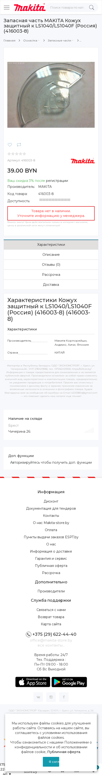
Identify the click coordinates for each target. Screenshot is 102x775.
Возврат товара (51, 617)
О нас (51, 544)
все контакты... (51, 645)
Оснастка (30, 40)
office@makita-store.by (51, 640)
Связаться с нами (51, 610)
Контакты (51, 515)
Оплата (51, 530)
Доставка (51, 284)
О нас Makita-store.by (51, 523)
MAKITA (45, 187)
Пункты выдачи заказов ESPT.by (51, 537)
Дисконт (51, 501)
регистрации (57, 181)
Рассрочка (51, 274)
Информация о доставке (51, 551)
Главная (9, 40)
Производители (51, 591)
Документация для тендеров (51, 508)
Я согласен (54, 762)
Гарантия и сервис (51, 558)
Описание (51, 254)
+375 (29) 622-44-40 (54, 634)
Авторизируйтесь (25, 462)
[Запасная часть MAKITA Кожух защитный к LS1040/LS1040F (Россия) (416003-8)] (51, 94)
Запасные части (59, 40)
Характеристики (51, 244)
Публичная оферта (51, 566)
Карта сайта (51, 624)
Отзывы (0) (51, 264)
